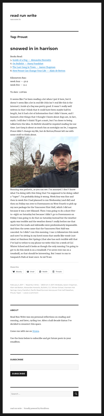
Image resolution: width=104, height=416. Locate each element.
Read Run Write (32, 285)
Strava (35, 331)
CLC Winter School (56, 287)
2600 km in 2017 (47, 285)
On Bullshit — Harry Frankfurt (28, 63)
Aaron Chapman (70, 285)
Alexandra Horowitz (32, 287)
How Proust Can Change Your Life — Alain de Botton (39, 70)
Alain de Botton (16, 287)
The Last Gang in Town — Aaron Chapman (33, 67)
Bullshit (44, 287)
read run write (23, 15)
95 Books (59, 285)
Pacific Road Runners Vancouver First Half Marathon (52, 290)
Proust (13, 293)
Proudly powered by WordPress (36, 408)
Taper (18, 293)
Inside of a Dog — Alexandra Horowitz (32, 60)
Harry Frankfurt (23, 290)
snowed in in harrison (34, 48)
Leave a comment (30, 293)
